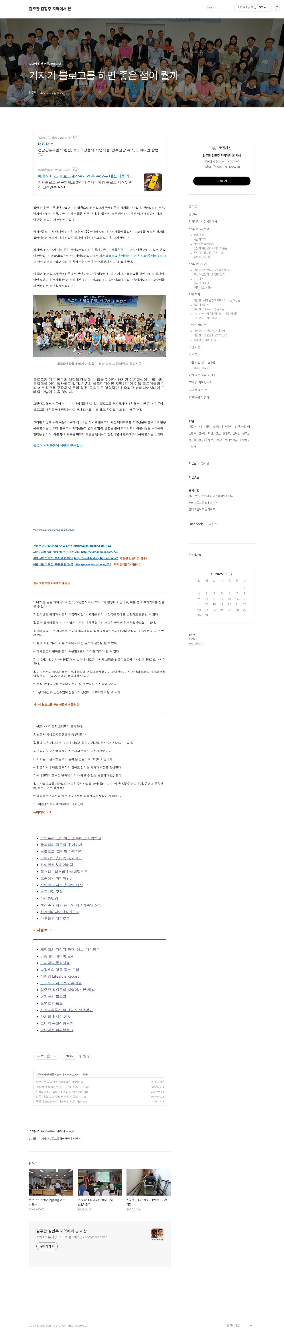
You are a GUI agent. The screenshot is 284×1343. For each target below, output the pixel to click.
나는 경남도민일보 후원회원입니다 (212, 270)
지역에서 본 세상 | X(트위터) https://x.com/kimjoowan (71, 1237)
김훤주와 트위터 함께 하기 (240, 1251)
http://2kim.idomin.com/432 (92, 545)
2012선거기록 (201, 257)
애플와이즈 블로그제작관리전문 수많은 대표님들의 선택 (86, 176)
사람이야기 (199, 239)
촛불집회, (218, 426)
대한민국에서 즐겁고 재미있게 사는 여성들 (216, 300)
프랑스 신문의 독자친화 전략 (209, 274)
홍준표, (227, 433)
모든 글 (193, 206)
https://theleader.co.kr (54, 137)
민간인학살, (231, 440)
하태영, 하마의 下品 (204, 340)
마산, (211, 433)
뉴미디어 (61, 1074)
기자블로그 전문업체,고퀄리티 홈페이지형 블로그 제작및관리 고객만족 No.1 (85, 184)
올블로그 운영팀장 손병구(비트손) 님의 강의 (135, 255)
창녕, (208, 426)
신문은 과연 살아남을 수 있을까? (52, 545)
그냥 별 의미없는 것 (201, 382)
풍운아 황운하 (201, 304)
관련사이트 (233, 1325)
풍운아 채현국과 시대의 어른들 (210, 248)
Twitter (212, 524)
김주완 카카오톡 (236, 1318)
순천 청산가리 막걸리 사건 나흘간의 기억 (215, 313)
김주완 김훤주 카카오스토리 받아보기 (240, 1293)
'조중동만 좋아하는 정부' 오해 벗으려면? (60, 1086)
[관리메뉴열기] (276, 7)
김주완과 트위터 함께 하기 (240, 1236)
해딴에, (246, 426)
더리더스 (46, 143)
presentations (52, 530)
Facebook (196, 524)
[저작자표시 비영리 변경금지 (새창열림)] (84, 1056)
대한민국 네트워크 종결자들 (208, 309)
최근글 (193, 463)
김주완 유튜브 (235, 1304)
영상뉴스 (194, 214)
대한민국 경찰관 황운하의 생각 (210, 335)
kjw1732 (70, 530)
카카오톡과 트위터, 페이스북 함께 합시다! (211, 496)
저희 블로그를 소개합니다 (203, 502)
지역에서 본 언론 (45, 1074)
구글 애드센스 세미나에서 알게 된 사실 (59, 1101)
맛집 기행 (194, 347)
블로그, (193, 426)
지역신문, (245, 440)
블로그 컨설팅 (201, 283)
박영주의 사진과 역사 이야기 (209, 330)
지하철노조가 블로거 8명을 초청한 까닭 (59, 1091)
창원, (238, 426)
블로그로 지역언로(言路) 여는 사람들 (57, 1081)
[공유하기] (48, 1056)
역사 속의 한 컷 (198, 390)
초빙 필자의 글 (197, 325)
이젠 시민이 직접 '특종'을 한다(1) (53, 558)
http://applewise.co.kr (54, 169)
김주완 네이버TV (236, 1311)
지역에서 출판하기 (203, 244)
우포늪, (246, 433)
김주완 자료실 (201, 368)
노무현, (193, 447)
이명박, (229, 426)
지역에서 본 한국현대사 (203, 221)
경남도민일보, (206, 440)
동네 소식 (198, 235)
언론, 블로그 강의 (203, 287)
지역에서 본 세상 (199, 229)
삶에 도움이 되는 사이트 (202, 509)
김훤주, (193, 433)
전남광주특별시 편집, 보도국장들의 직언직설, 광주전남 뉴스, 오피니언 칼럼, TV (98, 152)
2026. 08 (222, 574)
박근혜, (193, 440)
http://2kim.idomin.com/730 (99, 552)
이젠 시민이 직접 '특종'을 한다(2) (53, 564)
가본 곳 (193, 354)
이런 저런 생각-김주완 (202, 362)
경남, (218, 433)
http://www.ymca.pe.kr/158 (93, 564)
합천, (201, 426)
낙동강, (219, 440)
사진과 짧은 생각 (199, 397)
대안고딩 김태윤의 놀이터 (240, 1279)
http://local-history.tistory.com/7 (96, 558)
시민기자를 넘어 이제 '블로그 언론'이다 (56, 552)
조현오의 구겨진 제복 (205, 318)
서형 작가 (194, 294)
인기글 (205, 463)
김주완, (202, 433)
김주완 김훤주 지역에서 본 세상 (53, 9)
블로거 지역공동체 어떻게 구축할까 (58, 445)
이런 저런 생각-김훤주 (202, 375)
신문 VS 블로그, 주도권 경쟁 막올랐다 (58, 1096)
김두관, (237, 433)
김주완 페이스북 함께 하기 (240, 1265)
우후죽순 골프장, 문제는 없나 (209, 252)
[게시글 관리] (54, 1056)
